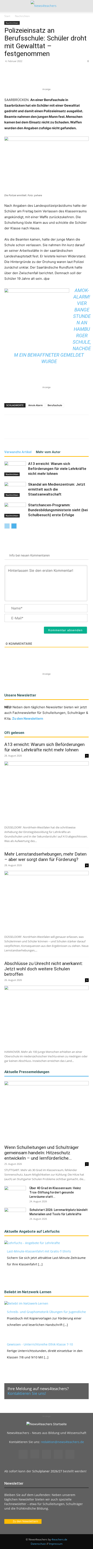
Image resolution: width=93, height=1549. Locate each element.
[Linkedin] (52, 77)
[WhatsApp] (42, 77)
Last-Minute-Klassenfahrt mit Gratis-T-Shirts (39, 1251)
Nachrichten (22, 16)
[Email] (62, 77)
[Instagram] (34, 1454)
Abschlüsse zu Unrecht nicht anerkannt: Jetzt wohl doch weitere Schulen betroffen (43, 969)
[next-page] (14, 526)
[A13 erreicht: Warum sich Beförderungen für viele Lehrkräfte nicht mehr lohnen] (15, 468)
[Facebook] (22, 77)
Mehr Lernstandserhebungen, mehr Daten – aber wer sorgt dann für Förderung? (45, 856)
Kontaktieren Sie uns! (27, 1393)
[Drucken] (72, 77)
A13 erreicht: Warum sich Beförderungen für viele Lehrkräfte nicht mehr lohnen (57, 468)
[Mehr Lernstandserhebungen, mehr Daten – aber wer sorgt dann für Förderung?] (46, 901)
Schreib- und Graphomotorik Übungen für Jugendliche (46, 1312)
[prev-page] (7, 526)
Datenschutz (38, 1544)
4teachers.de (59, 1539)
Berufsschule (55, 405)
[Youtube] (70, 1454)
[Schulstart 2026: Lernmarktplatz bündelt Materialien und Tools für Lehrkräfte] (15, 1215)
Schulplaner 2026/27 (47, 1471)
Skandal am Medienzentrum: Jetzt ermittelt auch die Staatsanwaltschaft (56, 489)
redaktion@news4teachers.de (62, 1442)
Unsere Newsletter (20, 695)
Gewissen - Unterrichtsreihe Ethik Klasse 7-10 (40, 1344)
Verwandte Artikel (18, 452)
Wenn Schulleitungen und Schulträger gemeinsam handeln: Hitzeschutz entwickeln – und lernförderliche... (41, 1153)
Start (7, 16)
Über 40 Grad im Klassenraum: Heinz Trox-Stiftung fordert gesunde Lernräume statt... (55, 1192)
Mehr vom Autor (48, 452)
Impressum (56, 1544)
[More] (82, 77)
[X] (32, 77)
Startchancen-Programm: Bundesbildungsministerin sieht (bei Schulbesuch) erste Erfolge (58, 510)
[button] (7, 6)
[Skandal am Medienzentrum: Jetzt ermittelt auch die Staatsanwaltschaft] (15, 489)
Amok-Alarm (35, 405)
